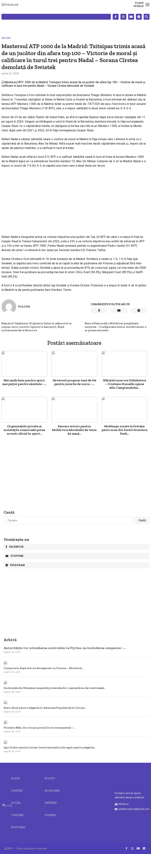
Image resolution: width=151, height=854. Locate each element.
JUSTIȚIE (17, 790)
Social (16, 802)
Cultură (17, 815)
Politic (50, 778)
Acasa (15, 778)
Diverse (50, 815)
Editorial (18, 827)
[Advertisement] (74, 198)
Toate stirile (139, 4)
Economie (52, 790)
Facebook (16, 546)
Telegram (17, 565)
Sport (6, 38)
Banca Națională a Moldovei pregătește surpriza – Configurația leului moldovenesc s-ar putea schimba (116, 326)
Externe (51, 802)
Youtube (16, 556)
